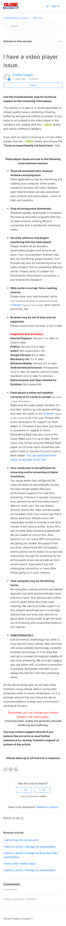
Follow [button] (33, 85)
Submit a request (47, 807)
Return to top (11, 818)
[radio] (24, 789)
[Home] (10, 8)
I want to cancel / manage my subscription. (29, 846)
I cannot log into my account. (21, 840)
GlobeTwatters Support (16, 18)
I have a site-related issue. (19, 863)
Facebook (5, 769)
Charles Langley (23, 75)
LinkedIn (16, 769)
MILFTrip (37, 18)
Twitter (10, 769)
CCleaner (16, 304)
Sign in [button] (55, 6)
